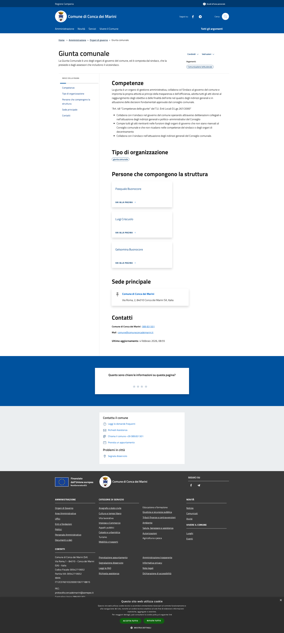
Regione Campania (64, 4)
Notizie (189, 508)
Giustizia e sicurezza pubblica (157, 512)
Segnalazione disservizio (111, 563)
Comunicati (192, 513)
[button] (142, 627)
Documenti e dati (63, 540)
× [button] (281, 600)
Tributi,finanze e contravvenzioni (159, 517)
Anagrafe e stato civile (110, 508)
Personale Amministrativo (68, 534)
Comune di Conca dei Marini (138, 294)
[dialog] (142, 615)
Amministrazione (77, 40)
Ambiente (147, 522)
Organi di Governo (64, 508)
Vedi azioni (207, 54)
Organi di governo (99, 40)
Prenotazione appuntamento (113, 557)
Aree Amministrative (65, 513)
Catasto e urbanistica (109, 532)
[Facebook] (192, 16)
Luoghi (189, 533)
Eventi (189, 538)
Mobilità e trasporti (108, 542)
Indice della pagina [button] (70, 78)
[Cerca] (225, 16)
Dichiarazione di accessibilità (157, 573)
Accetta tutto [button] (130, 621)
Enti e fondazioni (63, 524)
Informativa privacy (152, 563)
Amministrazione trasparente (157, 557)
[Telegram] (199, 16)
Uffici (57, 518)
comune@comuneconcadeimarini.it (135, 332)
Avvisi (189, 518)
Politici (58, 529)
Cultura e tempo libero (110, 513)
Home (61, 40)
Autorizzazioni (150, 533)
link (170, 614)
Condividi (191, 54)
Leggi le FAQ (105, 568)
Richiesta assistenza (109, 573)
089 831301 (148, 326)
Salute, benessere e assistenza (158, 528)
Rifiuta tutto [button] (154, 620)
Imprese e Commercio (109, 523)
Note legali (148, 568)
